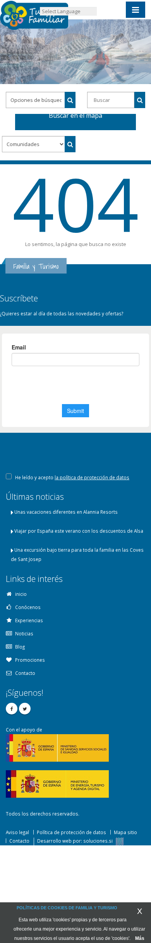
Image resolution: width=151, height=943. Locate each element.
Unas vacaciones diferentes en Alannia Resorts (66, 512)
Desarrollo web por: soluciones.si (75, 841)
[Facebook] (11, 708)
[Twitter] (25, 708)
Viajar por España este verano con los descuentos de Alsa (78, 531)
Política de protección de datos (71, 832)
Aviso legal (17, 832)
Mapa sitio (125, 832)
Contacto (19, 841)
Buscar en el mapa (75, 117)
